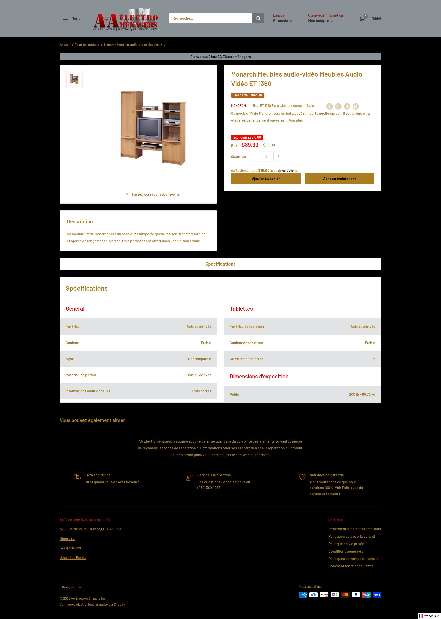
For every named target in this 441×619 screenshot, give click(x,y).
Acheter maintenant (339, 178)
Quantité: (238, 156)
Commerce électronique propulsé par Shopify (92, 604)
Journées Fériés (73, 557)
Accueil (65, 45)
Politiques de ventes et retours (353, 558)
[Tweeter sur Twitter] (347, 106)
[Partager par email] (356, 106)
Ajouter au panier (266, 178)
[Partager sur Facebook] (329, 106)
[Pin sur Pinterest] (338, 106)
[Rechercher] (258, 18)
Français (68, 587)
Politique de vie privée (346, 543)
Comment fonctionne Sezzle (351, 566)
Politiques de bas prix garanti (351, 536)
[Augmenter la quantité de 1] (278, 156)
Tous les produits (87, 45)
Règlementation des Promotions (354, 528)
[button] (302, 170)
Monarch (238, 106)
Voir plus (296, 120)
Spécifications (220, 264)
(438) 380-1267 (208, 487)
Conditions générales (345, 551)
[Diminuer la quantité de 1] (254, 156)
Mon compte (319, 20)
